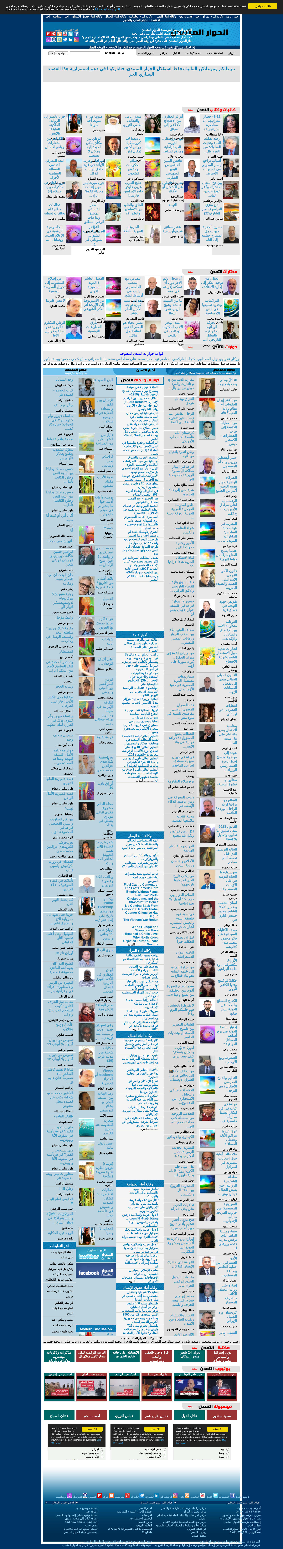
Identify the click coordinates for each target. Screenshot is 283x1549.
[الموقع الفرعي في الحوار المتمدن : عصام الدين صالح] (87, 415)
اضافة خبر (91, 1511)
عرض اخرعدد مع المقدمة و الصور (242, 1515)
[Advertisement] (141, 91)
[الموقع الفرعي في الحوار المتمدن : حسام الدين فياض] (192, 294)
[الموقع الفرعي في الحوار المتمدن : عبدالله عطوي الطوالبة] (207, 1073)
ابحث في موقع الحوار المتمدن (80, 1532)
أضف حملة (91, 1525)
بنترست (120, 1496)
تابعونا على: (242, 1496)
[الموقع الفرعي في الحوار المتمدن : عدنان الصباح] (207, 721)
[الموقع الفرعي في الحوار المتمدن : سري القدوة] (207, 617)
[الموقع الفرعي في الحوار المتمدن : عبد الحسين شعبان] (207, 795)
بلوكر (106, 1496)
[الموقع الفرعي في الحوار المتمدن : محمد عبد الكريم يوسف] (207, 586)
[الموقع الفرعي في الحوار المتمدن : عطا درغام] (207, 918)
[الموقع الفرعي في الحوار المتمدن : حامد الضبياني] (207, 395)
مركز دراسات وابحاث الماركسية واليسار (183, 1508)
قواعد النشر (254, 1525)
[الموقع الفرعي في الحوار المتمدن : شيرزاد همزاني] (87, 634)
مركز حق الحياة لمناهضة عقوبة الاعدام (184, 1521)
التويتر (209, 1496)
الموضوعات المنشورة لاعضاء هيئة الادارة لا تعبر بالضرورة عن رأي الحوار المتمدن (107, 1545)
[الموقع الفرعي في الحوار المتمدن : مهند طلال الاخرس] (207, 1016)
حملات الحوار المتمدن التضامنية (134, 1511)
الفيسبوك (224, 1496)
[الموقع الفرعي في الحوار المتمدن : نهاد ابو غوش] (192, 176)
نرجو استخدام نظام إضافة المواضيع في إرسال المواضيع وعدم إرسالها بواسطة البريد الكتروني (207, 1545)
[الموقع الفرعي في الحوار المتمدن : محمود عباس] (207, 415)
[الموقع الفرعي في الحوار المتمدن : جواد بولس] (207, 1169)
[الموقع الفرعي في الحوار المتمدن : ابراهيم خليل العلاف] (87, 563)
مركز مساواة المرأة (195, 1511)
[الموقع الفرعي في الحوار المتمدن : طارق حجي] (192, 242)
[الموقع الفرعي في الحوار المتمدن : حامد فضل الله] (87, 1040)
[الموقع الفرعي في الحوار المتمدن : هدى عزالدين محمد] (87, 772)
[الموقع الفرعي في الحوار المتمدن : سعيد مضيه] (153, 294)
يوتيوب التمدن (198, 1532)
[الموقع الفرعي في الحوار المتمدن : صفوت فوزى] (87, 965)
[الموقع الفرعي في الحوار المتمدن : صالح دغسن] (207, 1119)
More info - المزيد (107, 9)
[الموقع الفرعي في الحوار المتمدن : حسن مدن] (113, 132)
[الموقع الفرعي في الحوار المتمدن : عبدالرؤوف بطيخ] (87, 857)
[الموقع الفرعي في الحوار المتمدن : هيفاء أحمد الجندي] (153, 132)
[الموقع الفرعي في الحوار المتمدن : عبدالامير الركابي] (231, 338)
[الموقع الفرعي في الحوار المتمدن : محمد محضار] (87, 695)
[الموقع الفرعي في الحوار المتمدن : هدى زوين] (207, 976)
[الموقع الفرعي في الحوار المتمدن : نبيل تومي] (207, 768)
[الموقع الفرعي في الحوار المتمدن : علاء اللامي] (153, 198)
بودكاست (61, 1496)
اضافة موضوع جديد (86, 1508)
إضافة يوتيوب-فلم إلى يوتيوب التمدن (76, 1515)
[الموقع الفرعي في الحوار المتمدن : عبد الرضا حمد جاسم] (207, 815)
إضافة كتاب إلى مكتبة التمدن (81, 1518)
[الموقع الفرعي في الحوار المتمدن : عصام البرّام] (207, 1273)
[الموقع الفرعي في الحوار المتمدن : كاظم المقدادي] (153, 316)
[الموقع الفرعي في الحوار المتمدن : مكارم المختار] (87, 674)
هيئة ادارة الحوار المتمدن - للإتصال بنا (240, 1518)
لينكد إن (149, 1496)
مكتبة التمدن (199, 1535)
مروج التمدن (145, 1521)
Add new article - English (80, 1521)
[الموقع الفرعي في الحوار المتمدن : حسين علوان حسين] (87, 892)
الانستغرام (166, 1496)
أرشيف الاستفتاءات (141, 1518)
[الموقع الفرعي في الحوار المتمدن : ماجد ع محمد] (207, 1328)
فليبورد (92, 1496)
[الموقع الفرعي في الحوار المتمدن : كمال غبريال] (231, 294)
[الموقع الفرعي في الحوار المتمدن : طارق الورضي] (74, 338)
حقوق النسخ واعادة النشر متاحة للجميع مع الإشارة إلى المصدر (117, 1541)
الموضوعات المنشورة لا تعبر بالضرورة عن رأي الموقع (230, 1541)
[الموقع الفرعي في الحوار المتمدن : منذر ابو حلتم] (87, 594)
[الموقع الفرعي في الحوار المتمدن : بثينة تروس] (192, 316)
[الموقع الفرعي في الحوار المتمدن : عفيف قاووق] (207, 1300)
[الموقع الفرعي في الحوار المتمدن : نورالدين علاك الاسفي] (207, 438)
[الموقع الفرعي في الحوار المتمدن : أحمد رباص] (231, 176)
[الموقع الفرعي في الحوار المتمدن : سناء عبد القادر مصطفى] (153, 338)
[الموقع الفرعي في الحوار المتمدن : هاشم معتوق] (74, 132)
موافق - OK (263, 6)
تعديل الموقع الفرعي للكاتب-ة (80, 1528)
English (147, 1532)
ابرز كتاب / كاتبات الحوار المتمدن (242, 1528)
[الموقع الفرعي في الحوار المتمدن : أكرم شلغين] (113, 154)
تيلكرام (135, 1496)
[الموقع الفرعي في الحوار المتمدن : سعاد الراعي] (87, 1020)
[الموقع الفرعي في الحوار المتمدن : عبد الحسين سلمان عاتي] (153, 242)
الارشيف (147, 1515)
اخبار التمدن (145, 1508)
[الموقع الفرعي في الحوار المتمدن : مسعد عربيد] (207, 1219)
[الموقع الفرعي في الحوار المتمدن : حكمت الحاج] (74, 316)
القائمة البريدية (143, 1525)
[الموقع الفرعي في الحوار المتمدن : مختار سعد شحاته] (87, 395)
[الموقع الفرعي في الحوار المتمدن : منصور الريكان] (87, 945)
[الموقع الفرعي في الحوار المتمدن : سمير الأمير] (87, 1108)
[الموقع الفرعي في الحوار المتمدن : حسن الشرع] (231, 154)
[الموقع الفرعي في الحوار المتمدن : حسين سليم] (87, 1063)
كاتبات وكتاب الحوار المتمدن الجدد (141, 1338)
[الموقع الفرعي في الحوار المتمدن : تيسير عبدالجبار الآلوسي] (87, 819)
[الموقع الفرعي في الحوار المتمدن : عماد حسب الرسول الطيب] (192, 132)
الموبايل (78, 1496)
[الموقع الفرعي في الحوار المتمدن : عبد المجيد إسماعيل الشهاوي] (192, 198)
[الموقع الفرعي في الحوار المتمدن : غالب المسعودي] (113, 220)
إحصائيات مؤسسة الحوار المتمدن (242, 1521)
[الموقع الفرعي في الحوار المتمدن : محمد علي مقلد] (74, 198)
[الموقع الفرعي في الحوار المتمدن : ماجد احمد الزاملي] (207, 690)
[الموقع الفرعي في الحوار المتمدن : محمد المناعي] (113, 338)
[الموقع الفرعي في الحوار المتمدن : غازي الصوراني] (74, 176)
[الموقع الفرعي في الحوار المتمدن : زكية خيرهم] (207, 1246)
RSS (181, 1496)
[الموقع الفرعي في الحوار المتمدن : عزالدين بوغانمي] (231, 198)
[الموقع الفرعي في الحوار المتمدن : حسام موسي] (231, 242)
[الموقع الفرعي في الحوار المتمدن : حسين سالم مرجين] (207, 887)
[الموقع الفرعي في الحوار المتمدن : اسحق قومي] (207, 741)
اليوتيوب (195, 1496)
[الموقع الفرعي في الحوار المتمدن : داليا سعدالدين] (231, 132)
